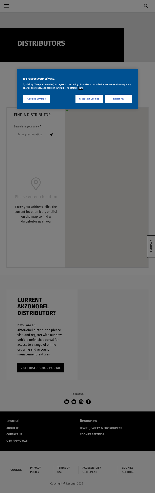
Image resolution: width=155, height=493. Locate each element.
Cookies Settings (36, 98)
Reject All (118, 98)
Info (81, 87)
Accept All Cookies (89, 98)
